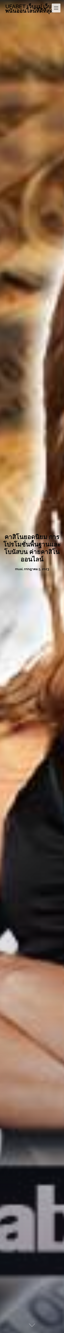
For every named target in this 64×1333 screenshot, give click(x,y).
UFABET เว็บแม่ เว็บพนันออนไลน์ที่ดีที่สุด (29, 9)
